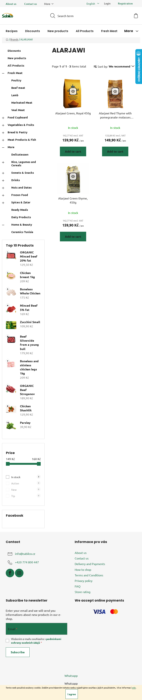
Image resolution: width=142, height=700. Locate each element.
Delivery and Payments (90, 564)
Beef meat (18, 88)
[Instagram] (19, 573)
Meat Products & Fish (22, 139)
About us (11, 4)
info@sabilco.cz (25, 553)
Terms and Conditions (89, 575)
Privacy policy (83, 580)
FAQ (77, 586)
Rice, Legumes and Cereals (23, 163)
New (25, 489)
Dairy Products (21, 217)
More (11, 147)
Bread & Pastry (17, 132)
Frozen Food (19, 195)
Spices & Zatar (20, 202)
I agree (71, 694)
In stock (25, 477)
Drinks (15, 180)
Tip (25, 496)
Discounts (14, 50)
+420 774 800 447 (27, 562)
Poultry (16, 80)
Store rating (82, 592)
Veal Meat (18, 110)
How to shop (83, 569)
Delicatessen (19, 154)
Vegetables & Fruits (21, 125)
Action (25, 483)
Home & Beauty (21, 224)
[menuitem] (11, 31)
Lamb (14, 95)
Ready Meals (19, 210)
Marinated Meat (21, 102)
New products (17, 58)
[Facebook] (10, 573)
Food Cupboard (18, 117)
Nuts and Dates (21, 187)
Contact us (30, 4)
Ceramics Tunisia (22, 232)
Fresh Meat (15, 73)
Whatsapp (71, 675)
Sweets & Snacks (22, 172)
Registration (125, 3)
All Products (16, 65)
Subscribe (18, 652)
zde (134, 687)
